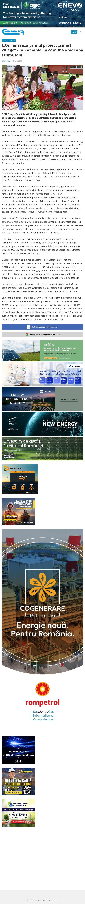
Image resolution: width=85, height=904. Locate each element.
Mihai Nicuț (6, 61)
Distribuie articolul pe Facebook (45, 327)
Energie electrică (9, 40)
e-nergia (36, 900)
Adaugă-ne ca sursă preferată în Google (45, 334)
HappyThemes (53, 900)
